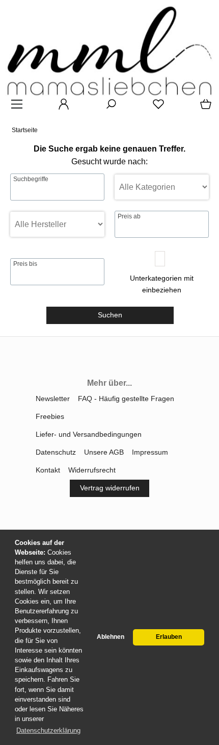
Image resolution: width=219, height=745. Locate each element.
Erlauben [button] (169, 637)
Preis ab (129, 216)
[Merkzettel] (155, 108)
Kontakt (48, 470)
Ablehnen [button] (110, 637)
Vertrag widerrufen (110, 488)
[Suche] (108, 108)
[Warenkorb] (204, 108)
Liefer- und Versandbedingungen (89, 434)
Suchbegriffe (30, 179)
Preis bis (25, 264)
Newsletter (53, 398)
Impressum (150, 452)
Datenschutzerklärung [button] (48, 730)
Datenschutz (56, 452)
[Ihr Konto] (60, 108)
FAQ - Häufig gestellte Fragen (126, 398)
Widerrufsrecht (92, 470)
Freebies (50, 416)
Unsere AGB (104, 452)
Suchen (110, 315)
